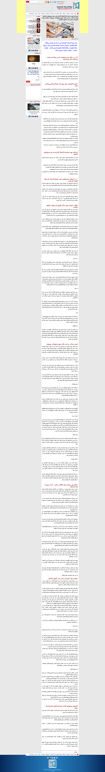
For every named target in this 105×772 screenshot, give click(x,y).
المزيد (29, 50)
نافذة (75, 13)
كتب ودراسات (53, 13)
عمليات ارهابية (59, 13)
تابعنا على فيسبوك (35, 84)
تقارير (36, 13)
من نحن (52, 768)
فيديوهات (47, 13)
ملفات (39, 13)
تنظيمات (68, 13)
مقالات (38, 16)
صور (31, 101)
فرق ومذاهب (31, 13)
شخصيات (43, 13)
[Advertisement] (21, 16)
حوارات (71, 13)
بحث (28, 1)
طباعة (52, 21)
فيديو (35, 101)
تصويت (28, 81)
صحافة (64, 13)
